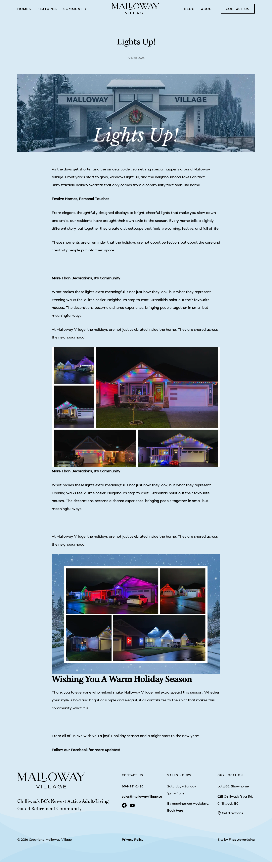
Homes (24, 9)
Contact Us (237, 9)
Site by (236, 839)
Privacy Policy (132, 839)
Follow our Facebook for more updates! (86, 749)
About (207, 9)
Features (47, 9)
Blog (189, 9)
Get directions (232, 813)
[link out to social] (124, 805)
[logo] (135, 9)
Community (75, 9)
